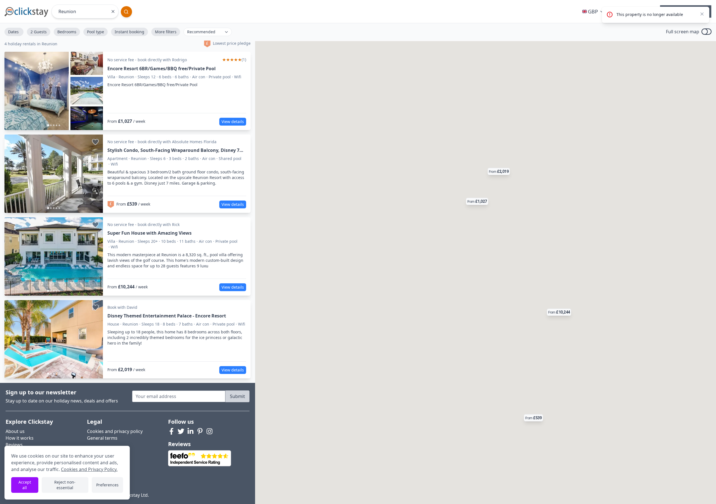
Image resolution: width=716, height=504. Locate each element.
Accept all (24, 484)
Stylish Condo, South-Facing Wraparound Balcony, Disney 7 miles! (173, 150)
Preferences (107, 484)
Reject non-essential (65, 484)
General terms (102, 438)
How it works (20, 438)
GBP (593, 11)
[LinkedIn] (190, 431)
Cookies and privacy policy (115, 431)
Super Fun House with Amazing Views (149, 233)
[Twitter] (181, 431)
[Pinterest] (200, 431)
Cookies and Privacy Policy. (89, 469)
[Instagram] (209, 431)
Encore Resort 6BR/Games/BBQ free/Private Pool (161, 68)
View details (233, 121)
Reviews (14, 445)
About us (15, 431)
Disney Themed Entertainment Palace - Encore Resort (166, 316)
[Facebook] (171, 431)
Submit (237, 396)
